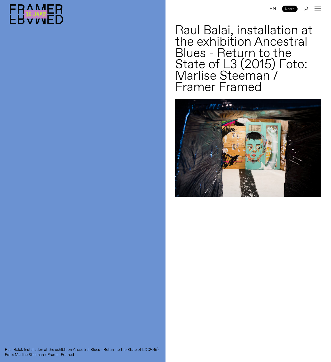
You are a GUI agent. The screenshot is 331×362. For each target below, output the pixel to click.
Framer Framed (36, 14)
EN (272, 8)
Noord (289, 9)
